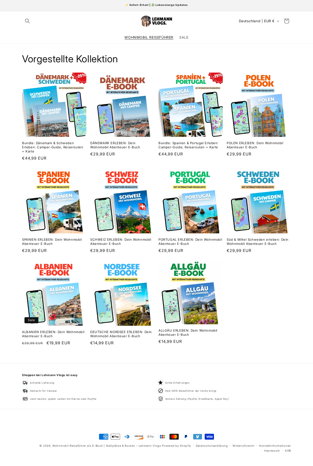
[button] (27, 21)
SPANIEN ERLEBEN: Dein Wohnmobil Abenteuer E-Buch (52, 242)
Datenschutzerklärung (212, 445)
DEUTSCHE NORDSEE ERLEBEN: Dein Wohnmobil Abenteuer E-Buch (121, 334)
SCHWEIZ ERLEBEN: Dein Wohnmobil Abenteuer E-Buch (120, 242)
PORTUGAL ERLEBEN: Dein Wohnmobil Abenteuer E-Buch (190, 242)
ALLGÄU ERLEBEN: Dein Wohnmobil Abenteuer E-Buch (187, 332)
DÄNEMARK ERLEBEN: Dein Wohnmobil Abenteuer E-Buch (115, 145)
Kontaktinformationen (275, 445)
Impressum (272, 450)
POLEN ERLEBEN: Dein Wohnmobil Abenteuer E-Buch (255, 145)
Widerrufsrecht (243, 445)
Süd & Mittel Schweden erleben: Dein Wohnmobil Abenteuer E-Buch (258, 242)
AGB (288, 450)
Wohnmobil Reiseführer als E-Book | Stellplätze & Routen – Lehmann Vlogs (106, 445)
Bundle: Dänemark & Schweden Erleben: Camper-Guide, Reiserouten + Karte (52, 147)
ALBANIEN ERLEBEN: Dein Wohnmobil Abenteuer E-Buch (53, 334)
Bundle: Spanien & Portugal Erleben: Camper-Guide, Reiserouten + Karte (188, 145)
